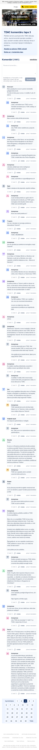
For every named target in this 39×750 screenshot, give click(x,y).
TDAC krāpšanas (9, 741)
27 (17, 717)
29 (27, 717)
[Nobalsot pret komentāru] (12, 98)
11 (27, 705)
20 (12, 713)
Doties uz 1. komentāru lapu (13, 52)
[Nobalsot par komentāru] (8, 98)
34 (21, 721)
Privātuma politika (17, 737)
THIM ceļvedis (31, 741)
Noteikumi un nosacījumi (29, 734)
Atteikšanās (5, 737)
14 (12, 709)
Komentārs (30, 79)
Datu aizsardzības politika (11, 734)
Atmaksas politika (31, 737)
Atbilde (19, 98)
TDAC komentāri (20, 17)
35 (25, 721)
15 (17, 709)
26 (12, 717)
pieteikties (33, 59)
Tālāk (31, 721)
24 (31, 713)
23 (27, 713)
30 (31, 717)
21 (17, 713)
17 (27, 709)
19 (7, 713)
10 (23, 705)
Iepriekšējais (9, 701)
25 (7, 717)
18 (31, 709)
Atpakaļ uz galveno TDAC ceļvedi (15, 49)
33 (16, 721)
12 (32, 705)
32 (11, 721)
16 (22, 709)
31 (6, 721)
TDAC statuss (20, 741)
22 (22, 713)
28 (22, 717)
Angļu (16, 7)
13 (7, 709)
